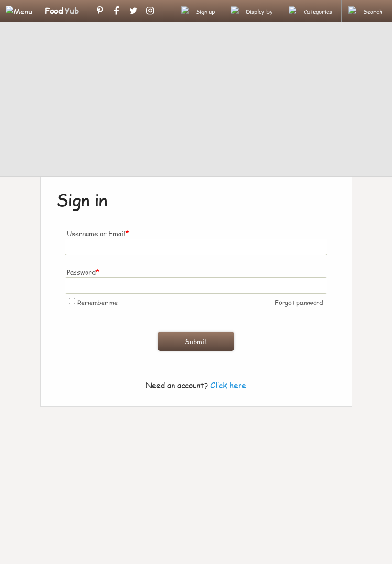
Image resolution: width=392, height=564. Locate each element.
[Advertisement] (196, 100)
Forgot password (299, 302)
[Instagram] (150, 10)
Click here (228, 385)
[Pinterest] (100, 10)
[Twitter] (133, 10)
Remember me (97, 302)
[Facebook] (116, 10)
